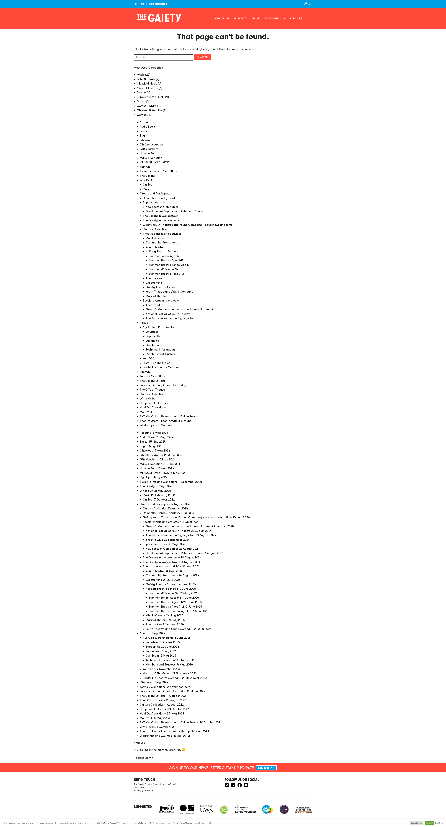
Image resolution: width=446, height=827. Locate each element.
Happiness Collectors (154, 403)
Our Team (152, 345)
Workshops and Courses (156, 425)
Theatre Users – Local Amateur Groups (165, 420)
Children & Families (149, 110)
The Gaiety (147, 175)
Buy (142, 135)
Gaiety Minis (154, 282)
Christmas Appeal (151, 144)
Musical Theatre (147, 88)
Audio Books (293, 18)
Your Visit (149, 358)
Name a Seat (148, 153)
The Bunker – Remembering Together (170, 318)
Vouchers (272, 18)
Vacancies (152, 340)
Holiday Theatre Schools (162, 251)
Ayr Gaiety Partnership (158, 327)
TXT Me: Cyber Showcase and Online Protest (169, 416)
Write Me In (147, 398)
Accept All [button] (429, 823)
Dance (141, 101)
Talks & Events (146, 79)
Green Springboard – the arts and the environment (179, 309)
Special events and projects (161, 300)
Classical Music (147, 83)
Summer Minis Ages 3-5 (164, 269)
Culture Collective (155, 229)
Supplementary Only (151, 97)
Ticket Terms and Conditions (158, 171)
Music (140, 74)
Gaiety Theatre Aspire (160, 287)
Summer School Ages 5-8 (165, 256)
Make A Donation (151, 158)
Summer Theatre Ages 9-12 (166, 273)
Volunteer (152, 331)
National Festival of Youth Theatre (168, 314)
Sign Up (145, 166)
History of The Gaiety (157, 363)
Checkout (146, 140)
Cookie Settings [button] (416, 823)
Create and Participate (155, 193)
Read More (439, 823)
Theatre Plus (154, 278)
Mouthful (146, 412)
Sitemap (145, 372)
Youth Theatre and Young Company (169, 291)
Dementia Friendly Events (159, 198)
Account (145, 122)
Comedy (142, 114)
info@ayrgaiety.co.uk (143, 790)
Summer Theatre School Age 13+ (170, 264)
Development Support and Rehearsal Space (174, 211)
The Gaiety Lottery (152, 380)
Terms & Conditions (153, 376)
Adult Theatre (155, 247)
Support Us (153, 336)
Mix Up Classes (155, 238)
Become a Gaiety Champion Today (163, 385)
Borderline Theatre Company (162, 367)
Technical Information (160, 349)
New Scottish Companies (162, 207)
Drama (141, 92)
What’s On (222, 18)
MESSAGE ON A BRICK (154, 162)
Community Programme (162, 242)
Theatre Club (154, 305)
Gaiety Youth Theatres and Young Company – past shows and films (187, 224)
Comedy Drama (147, 106)
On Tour (148, 184)
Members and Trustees (160, 354)
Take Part (240, 18)
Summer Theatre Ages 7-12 (166, 260)
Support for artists (155, 202)
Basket (144, 131)
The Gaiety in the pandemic (161, 220)
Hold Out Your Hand (153, 407)
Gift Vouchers (149, 149)
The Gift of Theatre (153, 389)
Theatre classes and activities (162, 233)
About (256, 18)
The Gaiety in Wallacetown (161, 215)
